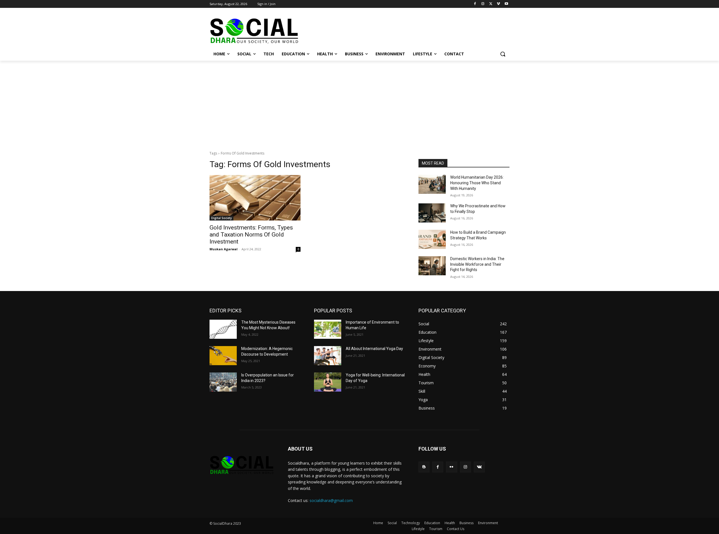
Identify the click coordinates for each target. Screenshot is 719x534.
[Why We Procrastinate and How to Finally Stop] (432, 212)
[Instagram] (483, 4)
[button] (502, 54)
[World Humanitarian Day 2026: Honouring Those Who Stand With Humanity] (432, 184)
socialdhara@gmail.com (331, 500)
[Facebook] (475, 4)
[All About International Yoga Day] (327, 355)
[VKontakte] (479, 467)
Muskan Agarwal (224, 249)
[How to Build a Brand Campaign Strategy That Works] (432, 239)
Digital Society (221, 218)
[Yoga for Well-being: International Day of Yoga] (327, 382)
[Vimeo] (498, 4)
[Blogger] (423, 467)
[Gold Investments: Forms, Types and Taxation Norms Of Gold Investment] (255, 198)
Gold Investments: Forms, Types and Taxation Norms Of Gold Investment (251, 234)
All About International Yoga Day (374, 348)
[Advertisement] (359, 102)
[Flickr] (451, 467)
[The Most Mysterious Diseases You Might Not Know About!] (223, 329)
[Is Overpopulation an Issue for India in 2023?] (223, 382)
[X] (491, 4)
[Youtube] (506, 4)
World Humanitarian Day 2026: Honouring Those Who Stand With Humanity (477, 182)
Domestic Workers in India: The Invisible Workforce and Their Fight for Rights (477, 264)
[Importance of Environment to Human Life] (327, 329)
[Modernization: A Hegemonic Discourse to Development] (223, 355)
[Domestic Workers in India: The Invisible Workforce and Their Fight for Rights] (432, 265)
